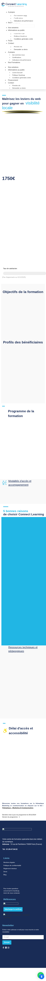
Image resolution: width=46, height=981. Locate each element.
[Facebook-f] (3, 948)
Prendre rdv (16, 85)
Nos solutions (13, 67)
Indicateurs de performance (21, 60)
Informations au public (16, 70)
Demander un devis (19, 88)
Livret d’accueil (17, 72)
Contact (11, 83)
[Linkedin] (6, 948)
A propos (11, 52)
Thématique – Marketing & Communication (17, 808)
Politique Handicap (18, 75)
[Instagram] (8, 948)
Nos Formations (14, 62)
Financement (13, 80)
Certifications (16, 57)
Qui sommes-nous (18, 55)
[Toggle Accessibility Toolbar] (41, 976)
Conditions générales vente (21, 77)
